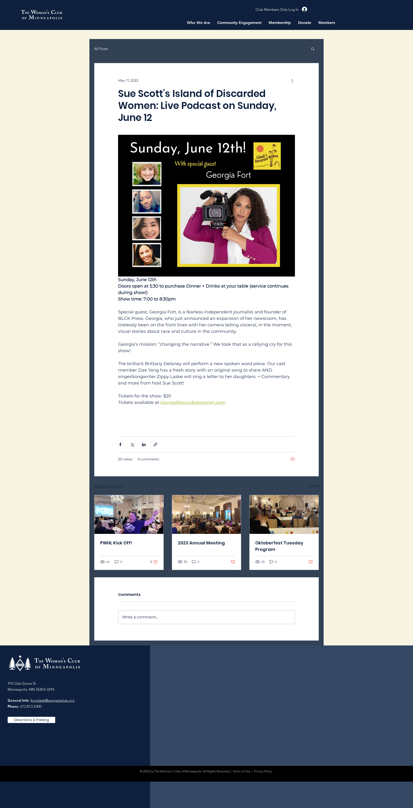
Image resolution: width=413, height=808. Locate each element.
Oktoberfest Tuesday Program (279, 546)
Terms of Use (241, 771)
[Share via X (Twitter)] (132, 444)
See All (313, 486)
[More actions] (292, 80)
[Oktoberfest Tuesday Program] (284, 514)
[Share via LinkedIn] (143, 444)
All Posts (101, 48)
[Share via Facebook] (120, 444)
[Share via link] (155, 444)
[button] (198, 23)
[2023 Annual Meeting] (206, 514)
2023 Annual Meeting (201, 543)
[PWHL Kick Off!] (128, 514)
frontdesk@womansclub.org (52, 700)
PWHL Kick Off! (116, 543)
